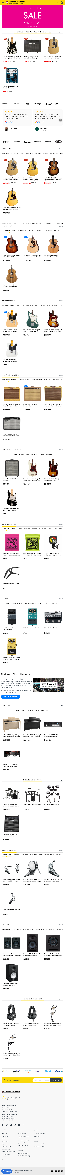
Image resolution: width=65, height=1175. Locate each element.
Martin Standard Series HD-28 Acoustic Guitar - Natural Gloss (11, 209)
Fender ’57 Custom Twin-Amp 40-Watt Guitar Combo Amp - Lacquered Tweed (53, 405)
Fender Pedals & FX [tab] (17, 603)
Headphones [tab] (40, 929)
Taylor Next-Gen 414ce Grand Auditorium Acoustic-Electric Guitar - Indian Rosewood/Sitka (32, 257)
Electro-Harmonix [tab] (30, 603)
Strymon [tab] (45, 603)
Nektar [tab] (37, 710)
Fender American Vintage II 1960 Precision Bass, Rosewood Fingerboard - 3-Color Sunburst (52, 481)
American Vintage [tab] (23, 379)
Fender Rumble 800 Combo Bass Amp (11, 479)
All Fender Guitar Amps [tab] (9, 379)
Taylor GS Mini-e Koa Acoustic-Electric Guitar (10, 286)
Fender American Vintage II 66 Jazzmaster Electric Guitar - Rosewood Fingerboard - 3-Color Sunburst (53, 332)
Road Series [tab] (29, 153)
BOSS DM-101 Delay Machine (52, 628)
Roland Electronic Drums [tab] (32, 780)
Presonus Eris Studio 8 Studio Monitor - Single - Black (32, 954)
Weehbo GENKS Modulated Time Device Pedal (11, 87)
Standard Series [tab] (19, 153)
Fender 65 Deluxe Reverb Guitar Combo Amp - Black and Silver (11, 435)
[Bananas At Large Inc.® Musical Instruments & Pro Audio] (15, 2)
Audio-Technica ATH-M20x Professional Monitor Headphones (31, 1025)
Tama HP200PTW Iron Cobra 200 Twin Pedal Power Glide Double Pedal (11, 881)
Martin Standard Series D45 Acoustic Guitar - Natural (52, 57)
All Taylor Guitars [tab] (9, 230)
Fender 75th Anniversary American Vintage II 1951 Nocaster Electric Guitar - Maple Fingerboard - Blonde (11, 332)
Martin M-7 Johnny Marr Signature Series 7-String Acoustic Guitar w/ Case (30, 179)
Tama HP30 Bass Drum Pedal (11, 909)
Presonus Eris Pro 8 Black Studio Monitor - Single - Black (53, 954)
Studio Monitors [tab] (6, 929)
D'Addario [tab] (27, 529)
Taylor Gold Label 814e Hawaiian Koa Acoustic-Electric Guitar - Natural (51, 256)
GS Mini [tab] (31, 230)
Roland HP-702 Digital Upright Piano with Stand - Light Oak (11, 735)
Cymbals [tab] (16, 855)
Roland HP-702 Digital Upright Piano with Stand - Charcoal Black (32, 736)
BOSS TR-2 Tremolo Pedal (31, 628)
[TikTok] (23, 1125)
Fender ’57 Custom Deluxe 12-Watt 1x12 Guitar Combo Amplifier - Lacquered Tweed (11, 405)
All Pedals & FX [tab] (54, 603)
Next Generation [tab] (22, 230)
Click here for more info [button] (11, 697)
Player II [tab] (42, 305)
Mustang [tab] (56, 379)
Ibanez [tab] (21, 454)
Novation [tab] (30, 710)
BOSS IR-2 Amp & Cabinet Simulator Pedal (10, 629)
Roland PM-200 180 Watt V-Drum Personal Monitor (11, 835)
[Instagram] (11, 1125)
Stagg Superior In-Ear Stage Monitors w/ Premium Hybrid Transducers (11, 1055)
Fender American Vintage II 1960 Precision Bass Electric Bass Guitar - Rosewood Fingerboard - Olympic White (32, 481)
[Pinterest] (15, 1125)
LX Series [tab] (38, 153)
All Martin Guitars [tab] (7, 153)
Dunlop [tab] (19, 529)
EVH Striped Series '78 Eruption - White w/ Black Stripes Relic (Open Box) (12, 58)
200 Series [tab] (38, 230)
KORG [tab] (48, 710)
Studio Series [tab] (48, 230)
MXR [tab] (39, 603)
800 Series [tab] (57, 230)
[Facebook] (3, 1125)
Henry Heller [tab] (58, 529)
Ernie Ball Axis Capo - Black (11, 583)
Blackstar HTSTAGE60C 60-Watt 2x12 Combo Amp (31, 57)
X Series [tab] (45, 153)
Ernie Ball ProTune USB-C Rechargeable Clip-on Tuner (52, 554)
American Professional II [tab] (30, 305)
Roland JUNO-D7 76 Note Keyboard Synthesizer (51, 735)
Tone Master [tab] (47, 379)
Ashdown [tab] (34, 454)
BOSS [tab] (7, 603)
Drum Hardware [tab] (6, 855)
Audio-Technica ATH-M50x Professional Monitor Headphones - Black (11, 1025)
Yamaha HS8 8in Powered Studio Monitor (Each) (10, 984)
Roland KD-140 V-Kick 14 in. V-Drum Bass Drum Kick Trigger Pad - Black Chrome (32, 881)
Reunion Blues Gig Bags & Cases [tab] (42, 529)
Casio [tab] (42, 710)
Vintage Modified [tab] (36, 379)
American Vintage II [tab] (8, 305)
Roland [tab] (17, 710)
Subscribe (56, 1080)
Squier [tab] (27, 454)
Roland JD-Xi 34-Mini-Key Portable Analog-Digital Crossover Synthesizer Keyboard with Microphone (11, 767)
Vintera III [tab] (18, 305)
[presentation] (2, 1071)
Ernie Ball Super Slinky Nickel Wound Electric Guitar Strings (11, 554)
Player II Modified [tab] (52, 305)
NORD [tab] (23, 710)
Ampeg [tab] (41, 454)
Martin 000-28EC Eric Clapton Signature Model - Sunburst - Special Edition (53, 179)
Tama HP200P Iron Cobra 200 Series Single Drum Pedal (53, 880)
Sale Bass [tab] (49, 454)
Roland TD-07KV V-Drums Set (32, 804)
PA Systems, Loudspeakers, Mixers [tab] (23, 929)
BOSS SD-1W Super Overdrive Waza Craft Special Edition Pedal (11, 659)
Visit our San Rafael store (9, 1105)
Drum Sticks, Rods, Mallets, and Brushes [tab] (42, 855)
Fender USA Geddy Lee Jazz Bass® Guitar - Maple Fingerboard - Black (11, 510)
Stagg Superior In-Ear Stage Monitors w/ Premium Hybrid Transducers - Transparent (52, 1025)
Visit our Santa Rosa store (9, 1114)
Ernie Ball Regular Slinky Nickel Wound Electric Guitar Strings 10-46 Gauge (32, 555)
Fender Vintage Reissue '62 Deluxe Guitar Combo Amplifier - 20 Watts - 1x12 (31, 405)
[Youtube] (19, 1125)
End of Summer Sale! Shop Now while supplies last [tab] (32, 32)
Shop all (59, 706)
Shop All (59, 781)
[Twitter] (7, 1125)
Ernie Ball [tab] (6, 529)
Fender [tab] (15, 454)
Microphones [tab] (50, 929)
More (60, 33)
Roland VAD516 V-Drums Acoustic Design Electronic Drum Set (11, 806)
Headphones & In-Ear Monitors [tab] (32, 999)
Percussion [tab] (24, 855)
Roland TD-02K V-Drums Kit (52, 804)
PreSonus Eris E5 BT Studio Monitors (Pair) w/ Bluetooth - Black (12, 955)
